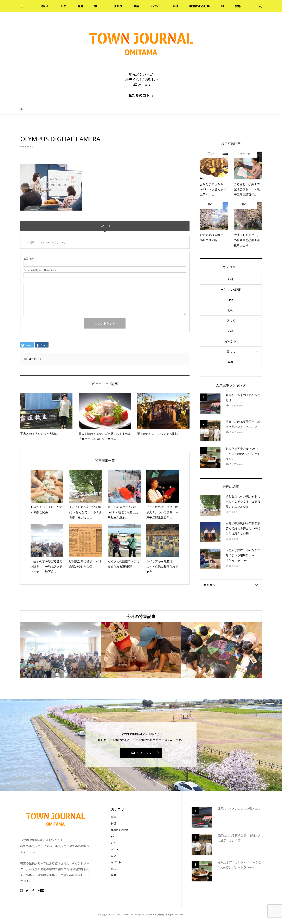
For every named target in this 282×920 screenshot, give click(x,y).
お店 (136, 6)
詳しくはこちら (141, 753)
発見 (80, 6)
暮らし (45, 6)
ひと (63, 6)
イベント (156, 6)
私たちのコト (138, 95)
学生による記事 (199, 6)
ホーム (98, 6)
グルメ (118, 6)
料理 (175, 6)
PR (222, 6)
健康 (238, 6)
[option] (60, 650)
